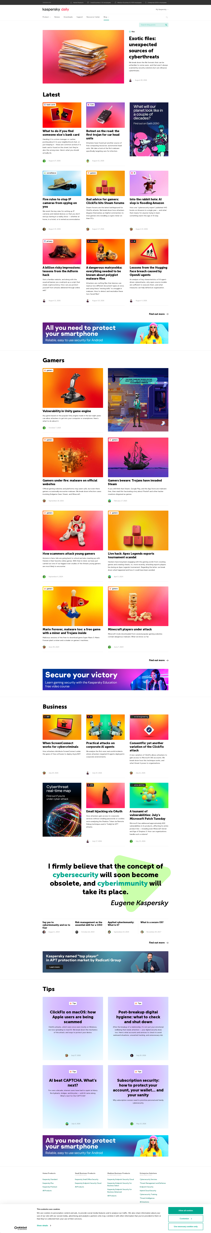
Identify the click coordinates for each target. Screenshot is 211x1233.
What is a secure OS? (152, 922)
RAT (48, 717)
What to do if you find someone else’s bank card (61, 132)
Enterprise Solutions (148, 1173)
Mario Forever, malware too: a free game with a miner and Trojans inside (71, 631)
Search (166, 25)
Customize (184, 1219)
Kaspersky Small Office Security (86, 1179)
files (133, 32)
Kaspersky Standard (50, 1179)
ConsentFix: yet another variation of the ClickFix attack (147, 746)
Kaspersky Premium (50, 1187)
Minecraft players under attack (130, 629)
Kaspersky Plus (48, 1183)
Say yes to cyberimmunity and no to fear (56, 925)
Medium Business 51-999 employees (129, 2)
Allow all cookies (186, 1210)
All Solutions (144, 1202)
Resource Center (93, 17)
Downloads (68, 17)
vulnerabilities (139, 785)
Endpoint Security (146, 1187)
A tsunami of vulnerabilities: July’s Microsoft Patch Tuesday (147, 815)
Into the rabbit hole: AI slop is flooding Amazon (147, 201)
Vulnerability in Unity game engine (67, 411)
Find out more (157, 314)
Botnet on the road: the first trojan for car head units (102, 134)
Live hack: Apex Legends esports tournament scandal (131, 555)
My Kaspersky (161, 9)
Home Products (78, 2)
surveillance (51, 173)
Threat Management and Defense (153, 1183)
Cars (92, 105)
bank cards (50, 105)
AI (134, 173)
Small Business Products (85, 1173)
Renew (57, 17)
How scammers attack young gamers (69, 553)
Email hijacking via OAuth (104, 811)
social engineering (140, 717)
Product (46, 17)
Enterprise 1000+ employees (157, 2)
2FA (91, 785)
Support (80, 17)
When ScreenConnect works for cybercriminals (60, 744)
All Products (47, 1191)
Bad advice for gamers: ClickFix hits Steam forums (105, 201)
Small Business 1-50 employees (100, 2)
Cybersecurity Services (148, 1179)
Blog (105, 17)
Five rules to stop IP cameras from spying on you (60, 203)
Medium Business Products (118, 1173)
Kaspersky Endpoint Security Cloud (88, 1183)
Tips (74, 1003)
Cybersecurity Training (148, 1194)
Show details (42, 1225)
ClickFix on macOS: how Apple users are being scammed (73, 1017)
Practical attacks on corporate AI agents (100, 744)
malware (93, 241)
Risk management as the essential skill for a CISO (88, 923)
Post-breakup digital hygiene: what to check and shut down (138, 1017)
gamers (93, 173)
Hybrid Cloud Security (148, 1191)
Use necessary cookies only (186, 1226)
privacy (49, 241)
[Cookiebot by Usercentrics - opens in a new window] (20, 1228)
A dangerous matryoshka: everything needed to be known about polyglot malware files (104, 273)
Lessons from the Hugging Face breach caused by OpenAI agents (148, 271)
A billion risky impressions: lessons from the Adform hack (62, 271)
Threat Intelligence (147, 1198)
